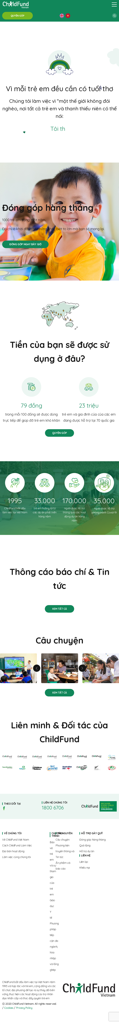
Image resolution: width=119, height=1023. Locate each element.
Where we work (23, 851)
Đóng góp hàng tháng (25, 244)
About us (23, 840)
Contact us (95, 862)
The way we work (23, 845)
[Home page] (55, 4)
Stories (59, 609)
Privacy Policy (24, 1008)
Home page (51, 834)
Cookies (8, 1008)
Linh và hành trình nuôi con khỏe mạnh (59, 668)
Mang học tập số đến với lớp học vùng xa (18, 668)
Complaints (95, 868)
